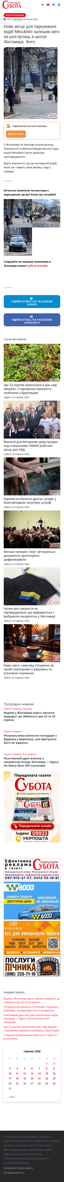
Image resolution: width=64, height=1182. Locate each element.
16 (54, 1073)
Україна (27, 708)
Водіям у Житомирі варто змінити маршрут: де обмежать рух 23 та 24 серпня (29, 716)
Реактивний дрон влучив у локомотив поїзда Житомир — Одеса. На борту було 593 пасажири (31, 761)
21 (39, 1078)
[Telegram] (59, 4)
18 (17, 1078)
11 (17, 1073)
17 (10, 1078)
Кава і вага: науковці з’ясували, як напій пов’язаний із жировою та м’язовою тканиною (29, 669)
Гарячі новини (12, 708)
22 (46, 1078)
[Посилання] (11, 5)
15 (46, 1073)
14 (39, 1073)
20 (32, 1078)
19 (24, 1078)
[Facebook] (53, 4)
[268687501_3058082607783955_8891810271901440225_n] (18, 213)
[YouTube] (48, 4)
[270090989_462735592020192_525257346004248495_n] (46, 213)
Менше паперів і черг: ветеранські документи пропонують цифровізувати (29, 556)
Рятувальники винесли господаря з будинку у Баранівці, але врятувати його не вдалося (30, 739)
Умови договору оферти (18, 1168)
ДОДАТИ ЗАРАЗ (16, 134)
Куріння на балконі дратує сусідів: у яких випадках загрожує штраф (30, 501)
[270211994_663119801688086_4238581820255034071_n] (18, 241)
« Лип (11, 1097)
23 (54, 1078)
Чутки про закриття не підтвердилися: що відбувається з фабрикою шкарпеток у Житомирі (29, 612)
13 (32, 1073)
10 (10, 1073)
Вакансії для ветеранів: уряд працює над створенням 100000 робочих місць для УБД (31, 446)
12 (24, 1073)
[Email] (42, 4)
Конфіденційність (14, 1172)
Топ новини (30, 754)
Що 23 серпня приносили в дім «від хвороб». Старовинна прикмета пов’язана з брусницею (30, 389)
